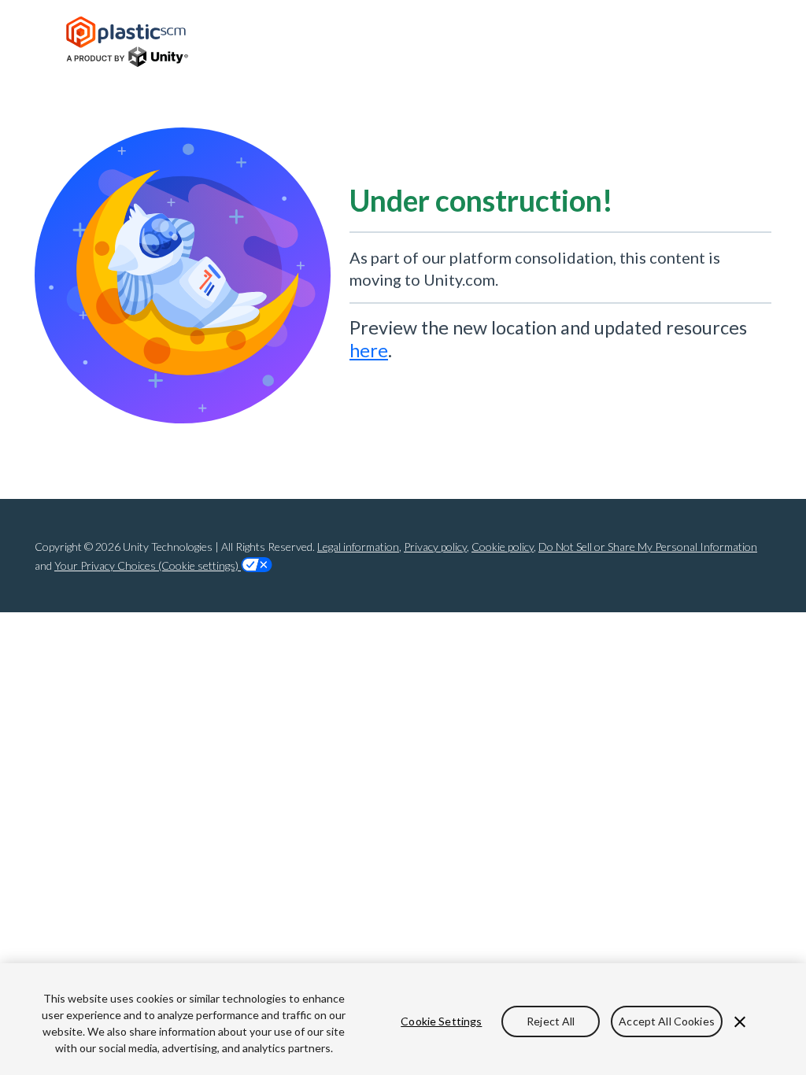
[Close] (739, 1022)
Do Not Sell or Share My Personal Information (647, 546)
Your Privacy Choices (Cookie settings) (147, 565)
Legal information (358, 546)
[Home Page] (127, 42)
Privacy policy (435, 546)
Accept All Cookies (667, 1021)
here (368, 350)
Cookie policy (502, 546)
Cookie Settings (441, 1021)
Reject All (551, 1021)
